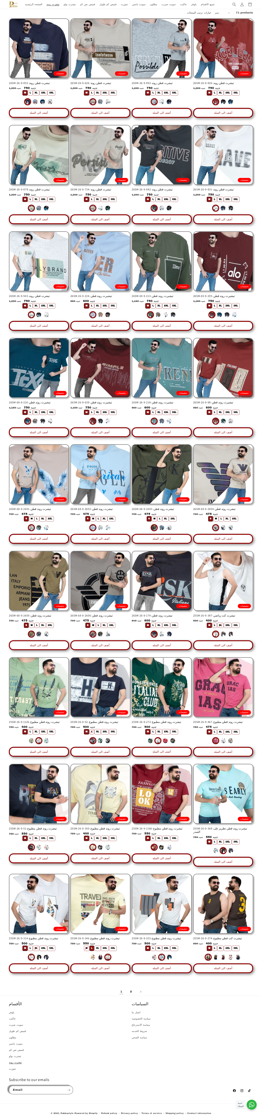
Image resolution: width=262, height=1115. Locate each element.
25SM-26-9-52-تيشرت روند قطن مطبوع (94, 722)
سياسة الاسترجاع (141, 1025)
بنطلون (12, 1037)
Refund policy (109, 1113)
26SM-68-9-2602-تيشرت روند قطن (91, 509)
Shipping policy (175, 1113)
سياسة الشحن (139, 1037)
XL (36, 92)
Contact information (199, 1113)
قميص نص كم (16, 1050)
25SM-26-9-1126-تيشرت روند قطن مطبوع (34, 722)
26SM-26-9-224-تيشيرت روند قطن (91, 296)
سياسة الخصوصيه (141, 1018)
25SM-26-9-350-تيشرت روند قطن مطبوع (95, 828)
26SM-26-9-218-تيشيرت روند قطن (152, 402)
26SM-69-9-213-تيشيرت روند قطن (152, 296)
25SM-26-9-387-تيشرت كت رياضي (214, 615)
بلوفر (11, 1012)
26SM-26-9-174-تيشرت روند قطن (152, 615)
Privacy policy (129, 1113)
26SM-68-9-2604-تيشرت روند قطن (214, 509)
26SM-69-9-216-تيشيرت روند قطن (29, 402)
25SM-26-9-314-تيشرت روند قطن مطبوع (33, 938)
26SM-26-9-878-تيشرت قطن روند (29, 189)
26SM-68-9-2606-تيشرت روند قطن (91, 615)
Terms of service (152, 1113)
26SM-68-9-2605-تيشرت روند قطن (30, 615)
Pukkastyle (67, 1113)
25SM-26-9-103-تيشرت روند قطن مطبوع (156, 938)
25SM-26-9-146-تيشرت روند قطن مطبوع (95, 938)
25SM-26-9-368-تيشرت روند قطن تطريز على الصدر (220, 830)
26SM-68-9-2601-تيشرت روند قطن (30, 509)
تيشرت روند (15, 1062)
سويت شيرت (16, 1025)
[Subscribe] (69, 1090)
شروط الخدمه (139, 1031)
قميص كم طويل (17, 1031)
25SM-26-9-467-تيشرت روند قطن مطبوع (218, 722)
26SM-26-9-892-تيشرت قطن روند (152, 83)
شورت (12, 1068)
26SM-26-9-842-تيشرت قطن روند (152, 189)
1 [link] (121, 991)
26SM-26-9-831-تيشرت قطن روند (213, 189)
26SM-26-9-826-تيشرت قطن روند (213, 83)
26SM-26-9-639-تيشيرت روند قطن (91, 402)
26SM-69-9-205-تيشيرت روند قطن (214, 296)
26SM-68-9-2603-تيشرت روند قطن (153, 509)
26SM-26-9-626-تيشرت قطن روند (90, 83)
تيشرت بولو (15, 1056)
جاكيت (12, 1018)
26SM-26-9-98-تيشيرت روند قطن (213, 402)
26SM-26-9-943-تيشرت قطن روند (29, 296)
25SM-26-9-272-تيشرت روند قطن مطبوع (156, 722)
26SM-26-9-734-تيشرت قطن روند (90, 189)
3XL (51, 92)
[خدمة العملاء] (252, 1105)
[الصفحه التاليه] (141, 992)
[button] (234, 4)
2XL (43, 92)
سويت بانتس (16, 1043)
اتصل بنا (136, 1012)
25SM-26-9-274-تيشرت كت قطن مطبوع (217, 938)
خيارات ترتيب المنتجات (199, 12)
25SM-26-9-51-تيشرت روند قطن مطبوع (33, 828)
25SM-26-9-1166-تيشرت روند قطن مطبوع (157, 828)
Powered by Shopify (86, 1113)
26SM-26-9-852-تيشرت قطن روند (29, 83)
